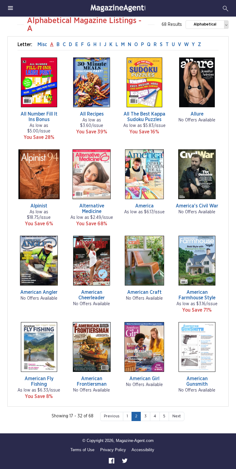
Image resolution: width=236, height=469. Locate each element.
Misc (42, 44)
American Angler (38, 292)
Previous (112, 416)
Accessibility (143, 449)
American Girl (144, 378)
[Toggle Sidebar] (10, 8)
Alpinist (38, 205)
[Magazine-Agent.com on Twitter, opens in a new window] (125, 460)
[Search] (225, 8)
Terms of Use (82, 449)
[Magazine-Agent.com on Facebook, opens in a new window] (112, 460)
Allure (197, 114)
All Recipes (92, 114)
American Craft (144, 292)
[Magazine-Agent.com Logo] (118, 8)
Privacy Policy (113, 449)
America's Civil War (197, 205)
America (144, 205)
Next (176, 416)
